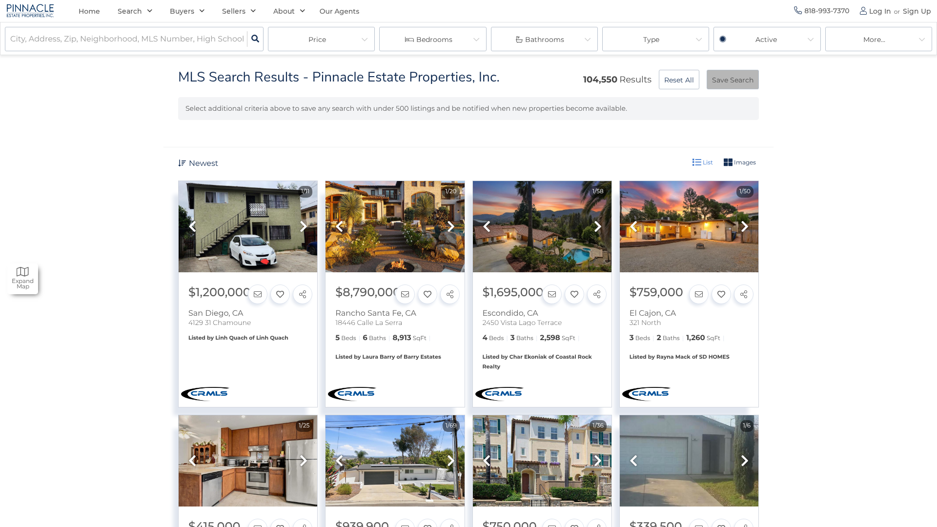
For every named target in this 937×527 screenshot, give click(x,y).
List (707, 162)
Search (130, 11)
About (284, 11)
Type (651, 39)
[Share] (302, 294)
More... (874, 39)
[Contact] (257, 294)
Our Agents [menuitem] (340, 11)
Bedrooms (434, 39)
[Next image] (303, 227)
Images (744, 162)
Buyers (182, 11)
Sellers (233, 11)
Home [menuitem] (89, 11)
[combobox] (11, 39)
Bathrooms (544, 39)
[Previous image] (192, 227)
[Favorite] (280, 294)
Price (317, 39)
